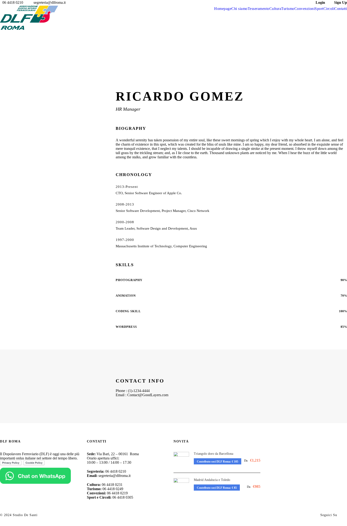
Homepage (222, 9)
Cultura (275, 9)
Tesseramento (258, 9)
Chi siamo (239, 9)
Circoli (328, 9)
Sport (319, 9)
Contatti (340, 9)
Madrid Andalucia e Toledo (212, 480)
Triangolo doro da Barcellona (213, 453)
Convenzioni (304, 9)
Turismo (287, 9)
